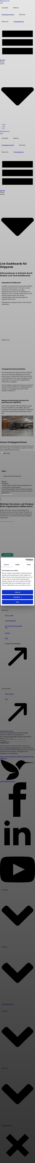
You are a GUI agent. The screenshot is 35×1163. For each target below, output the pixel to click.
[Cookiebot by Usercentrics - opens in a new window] (25, 560)
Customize (16, 597)
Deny (17, 602)
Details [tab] (17, 564)
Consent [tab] (6, 564)
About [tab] (29, 564)
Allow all (17, 592)
